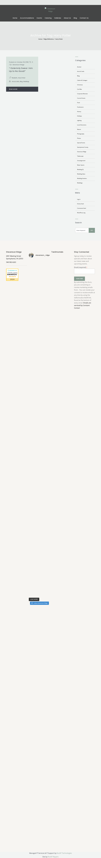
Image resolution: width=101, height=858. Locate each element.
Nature (79, 129)
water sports (80, 165)
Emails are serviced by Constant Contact (82, 305)
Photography (80, 134)
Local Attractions (81, 125)
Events (39, 18)
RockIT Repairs (53, 857)
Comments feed (81, 208)
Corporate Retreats (82, 94)
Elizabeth (14, 78)
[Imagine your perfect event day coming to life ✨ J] (39, 522)
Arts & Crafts (15, 81)
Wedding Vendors (82, 178)
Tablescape (80, 156)
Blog (75, 18)
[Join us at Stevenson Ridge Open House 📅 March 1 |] (32, 508)
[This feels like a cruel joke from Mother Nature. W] (32, 429)
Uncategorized (81, 160)
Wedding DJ (80, 169)
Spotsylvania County (82, 147)
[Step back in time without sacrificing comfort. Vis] (46, 469)
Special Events (81, 143)
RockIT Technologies (64, 853)
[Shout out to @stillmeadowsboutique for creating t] (39, 286)
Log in (78, 199)
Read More (13, 89)
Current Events (81, 98)
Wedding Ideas (81, 174)
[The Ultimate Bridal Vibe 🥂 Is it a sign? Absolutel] (32, 327)
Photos (79, 138)
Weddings (26, 81)
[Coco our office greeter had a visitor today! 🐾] (39, 421)
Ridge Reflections (49, 39)
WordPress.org (81, 213)
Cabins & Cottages (82, 80)
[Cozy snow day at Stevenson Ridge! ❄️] (46, 418)
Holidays (79, 116)
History (79, 111)
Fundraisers (80, 107)
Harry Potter (59, 39)
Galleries (57, 18)
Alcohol (79, 67)
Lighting (79, 120)
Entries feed (80, 204)
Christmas (80, 85)
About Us (67, 18)
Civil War (79, 89)
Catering (48, 18)
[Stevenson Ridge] (50, 10)
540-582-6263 (11, 262)
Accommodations (27, 18)
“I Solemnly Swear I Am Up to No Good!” (21, 70)
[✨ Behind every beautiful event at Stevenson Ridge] (46, 335)
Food (78, 102)
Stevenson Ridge (18, 65)
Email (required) (80, 267)
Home (15, 18)
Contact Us (84, 18)
